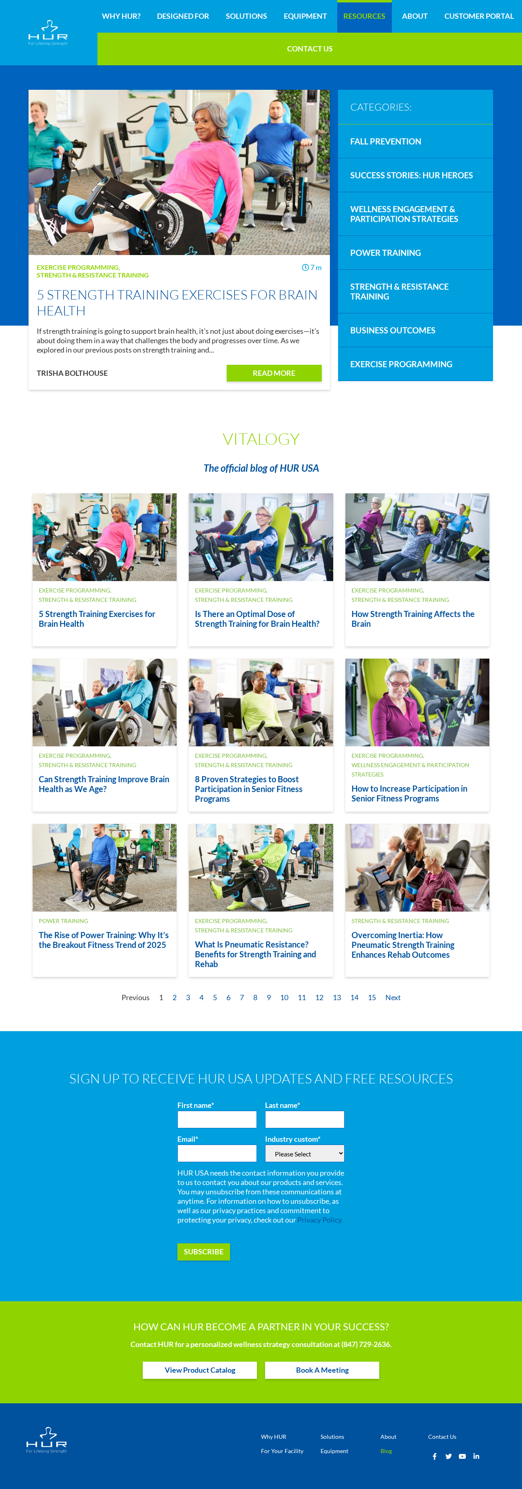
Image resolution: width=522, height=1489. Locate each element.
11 (302, 997)
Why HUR (273, 1436)
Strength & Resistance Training (93, 275)
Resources (364, 16)
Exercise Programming (78, 267)
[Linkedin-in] (476, 1456)
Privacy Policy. (320, 1220)
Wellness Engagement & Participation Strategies (404, 214)
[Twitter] (448, 1456)
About (415, 16)
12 (319, 997)
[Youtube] (462, 1456)
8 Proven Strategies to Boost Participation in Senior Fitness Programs (249, 788)
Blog (386, 1450)
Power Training (385, 252)
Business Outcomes (393, 330)
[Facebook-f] (434, 1456)
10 (284, 997)
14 (354, 997)
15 (372, 997)
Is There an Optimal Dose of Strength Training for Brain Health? (257, 618)
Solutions (246, 16)
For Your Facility (282, 1450)
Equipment (305, 16)
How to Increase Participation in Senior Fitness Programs (409, 793)
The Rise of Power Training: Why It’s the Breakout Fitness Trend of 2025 (104, 940)
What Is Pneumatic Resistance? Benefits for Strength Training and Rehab (255, 954)
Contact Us (310, 48)
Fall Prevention (385, 141)
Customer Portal (479, 16)
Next (393, 997)
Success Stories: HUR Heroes (411, 175)
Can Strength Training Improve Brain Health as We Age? (104, 784)
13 (337, 997)
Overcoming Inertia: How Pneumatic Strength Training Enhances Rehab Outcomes (403, 944)
